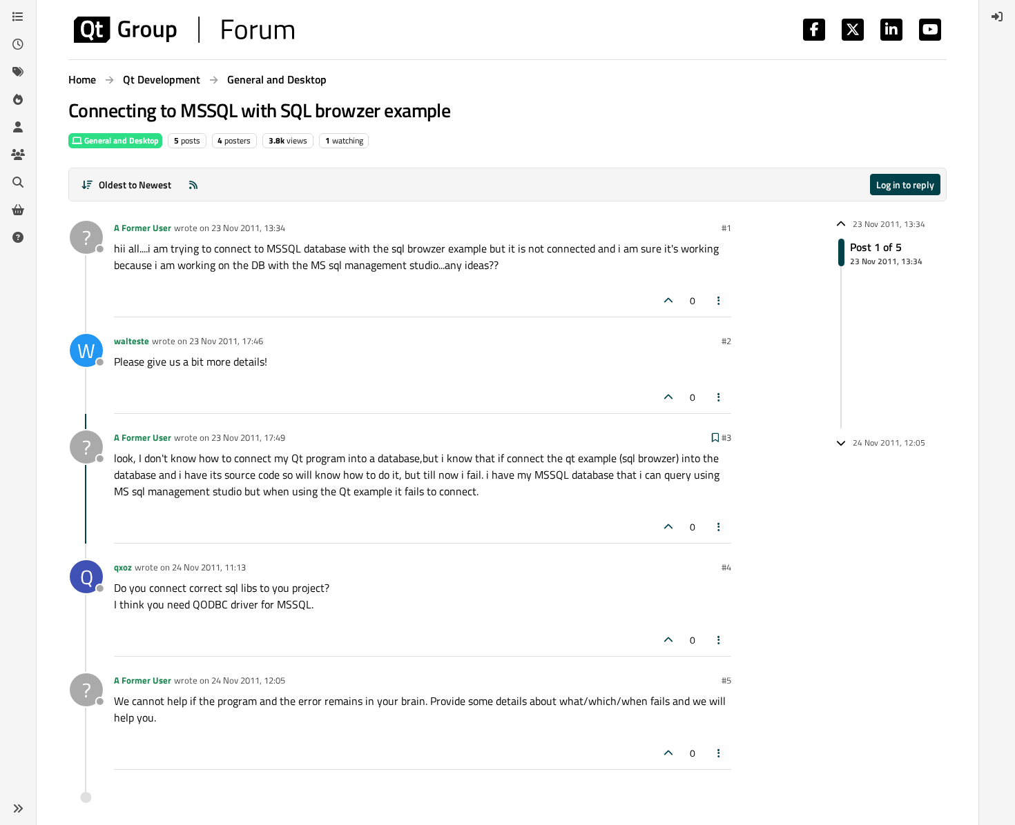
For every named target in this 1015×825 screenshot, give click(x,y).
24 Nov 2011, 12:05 (248, 680)
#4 (726, 567)
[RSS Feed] (193, 184)
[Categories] (18, 17)
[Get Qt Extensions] (18, 210)
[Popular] (18, 99)
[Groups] (18, 154)
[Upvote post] (668, 300)
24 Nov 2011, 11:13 (209, 567)
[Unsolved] (18, 237)
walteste (131, 341)
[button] (18, 808)
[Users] (18, 127)
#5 (726, 680)
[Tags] (18, 72)
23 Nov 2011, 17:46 (226, 341)
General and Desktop (120, 140)
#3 (726, 437)
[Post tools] (719, 300)
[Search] (18, 182)
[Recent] (18, 44)
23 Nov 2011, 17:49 (248, 437)
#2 (726, 341)
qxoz (123, 567)
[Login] (997, 17)
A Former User (142, 228)
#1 (726, 228)
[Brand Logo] (184, 30)
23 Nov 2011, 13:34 (248, 228)
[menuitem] (997, 17)
